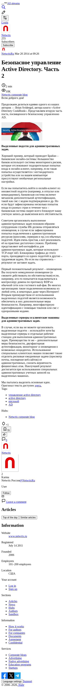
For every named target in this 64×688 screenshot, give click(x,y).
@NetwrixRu (27, 480)
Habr (21, 684)
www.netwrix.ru (18, 536)
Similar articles (28, 517)
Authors (13, 610)
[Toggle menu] (2, 4)
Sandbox (13, 614)
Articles (13, 601)
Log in (12, 585)
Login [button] (4, 22)
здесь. (38, 385)
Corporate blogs (17, 654)
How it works (16, 626)
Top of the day (10, 517)
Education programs (20, 664)
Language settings (12, 681)
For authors (15, 629)
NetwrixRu (7, 53)
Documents (15, 636)
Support (27, 681)
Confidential (15, 642)
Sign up (13, 589)
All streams (13, 3)
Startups (13, 667)
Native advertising (19, 661)
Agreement (15, 639)
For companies (17, 632)
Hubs (12, 607)
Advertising (15, 658)
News (12, 604)
